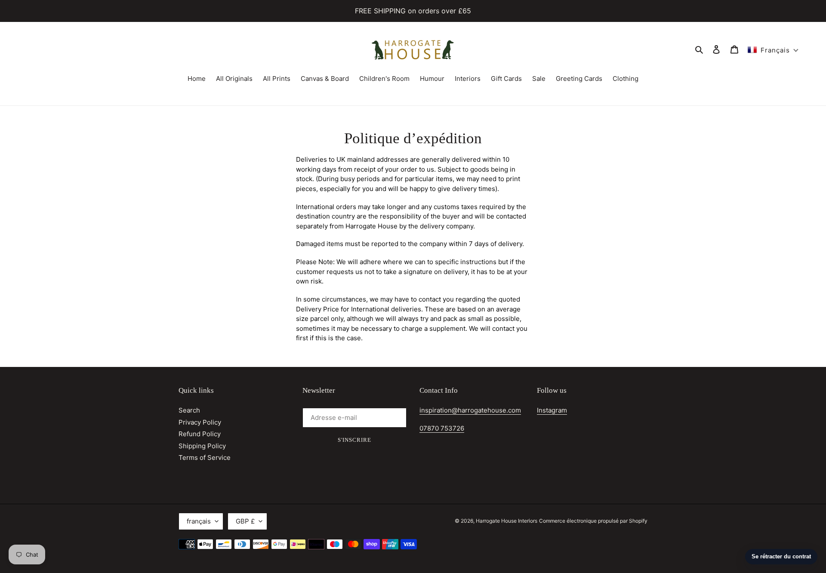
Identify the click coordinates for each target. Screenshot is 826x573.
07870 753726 (441, 428)
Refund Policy (200, 434)
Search (189, 410)
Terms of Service (205, 457)
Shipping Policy (202, 446)
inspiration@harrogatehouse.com (470, 410)
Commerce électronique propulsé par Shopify (593, 521)
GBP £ (245, 521)
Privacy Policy (200, 422)
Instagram (552, 410)
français (199, 521)
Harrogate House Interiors (506, 521)
